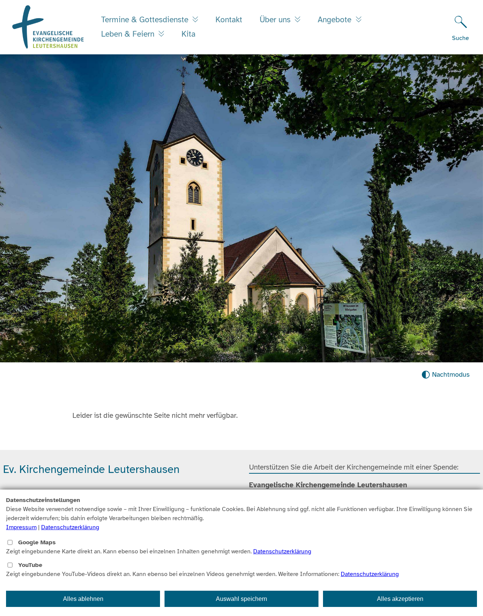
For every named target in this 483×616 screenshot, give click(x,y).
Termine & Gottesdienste (146, 20)
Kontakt (228, 20)
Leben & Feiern (129, 34)
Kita (188, 34)
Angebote (336, 20)
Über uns (276, 20)
